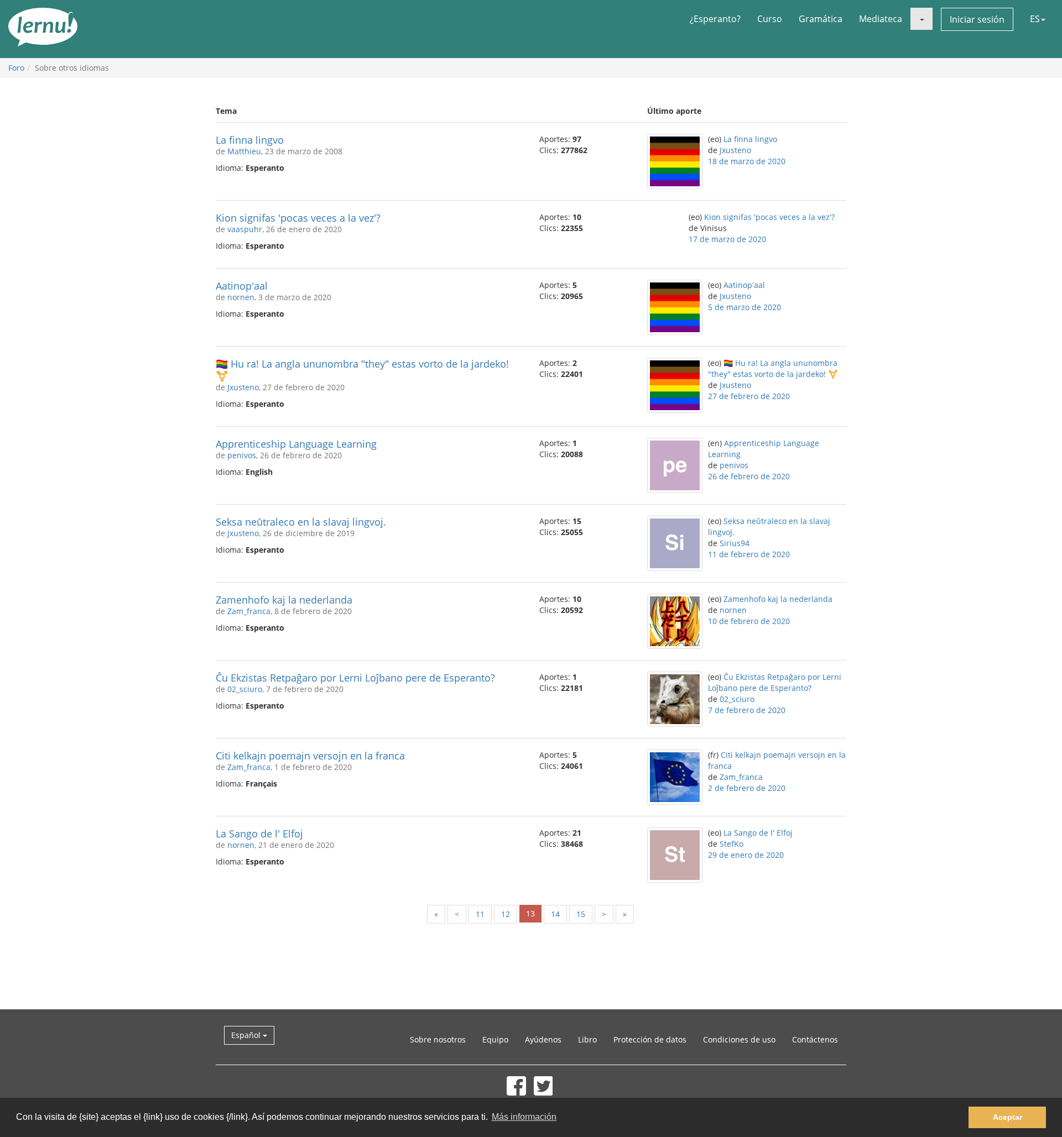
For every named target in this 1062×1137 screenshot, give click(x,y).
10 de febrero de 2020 (749, 621)
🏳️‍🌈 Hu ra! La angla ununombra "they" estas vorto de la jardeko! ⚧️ (362, 370)
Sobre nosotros (438, 1039)
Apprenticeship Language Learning (296, 443)
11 (480, 914)
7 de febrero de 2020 (746, 710)
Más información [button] (524, 1117)
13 (530, 913)
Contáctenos (815, 1039)
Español (247, 1035)
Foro (16, 67)
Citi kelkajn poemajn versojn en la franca (310, 755)
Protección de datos (649, 1039)
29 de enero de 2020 (746, 855)
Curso (769, 19)
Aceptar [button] (1007, 1117)
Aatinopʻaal (242, 285)
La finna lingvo (250, 139)
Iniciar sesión (977, 19)
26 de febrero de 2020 (749, 476)
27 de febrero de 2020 (749, 396)
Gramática (820, 19)
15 (580, 914)
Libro (587, 1039)
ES (1035, 19)
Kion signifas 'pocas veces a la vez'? (298, 217)
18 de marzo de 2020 (746, 161)
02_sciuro (244, 689)
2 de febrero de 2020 (746, 788)
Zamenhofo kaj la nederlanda (284, 599)
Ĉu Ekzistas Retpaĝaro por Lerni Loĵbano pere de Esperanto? (355, 677)
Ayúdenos (543, 1039)
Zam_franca (248, 611)
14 (555, 914)
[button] (921, 19)
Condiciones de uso (739, 1039)
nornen (240, 297)
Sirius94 (734, 543)
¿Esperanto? (715, 19)
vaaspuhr (244, 229)
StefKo (731, 844)
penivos (241, 455)
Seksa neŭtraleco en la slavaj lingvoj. (301, 521)
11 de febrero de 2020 (749, 554)
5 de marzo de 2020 (744, 307)
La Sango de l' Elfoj (259, 833)
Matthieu (244, 151)
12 (505, 914)
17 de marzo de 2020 (727, 239)
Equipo (495, 1039)
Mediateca (880, 19)
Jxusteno (735, 150)
